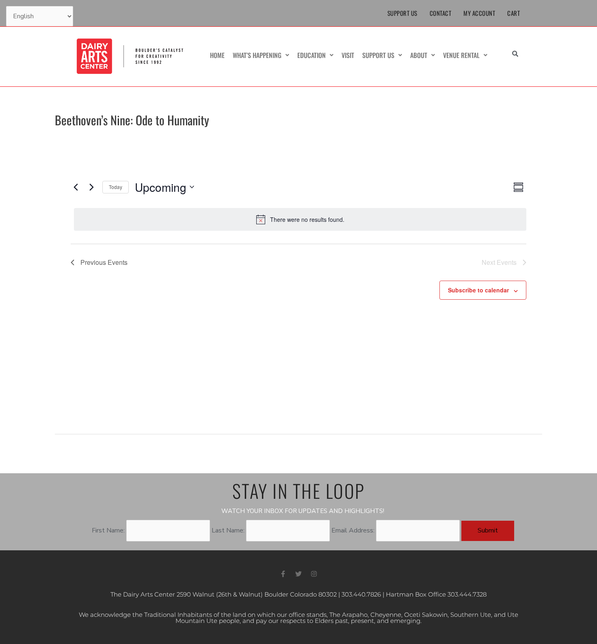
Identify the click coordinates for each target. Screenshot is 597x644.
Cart (513, 13)
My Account (479, 13)
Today (115, 186)
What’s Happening (257, 55)
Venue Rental (461, 55)
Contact (441, 13)
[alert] (300, 219)
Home (217, 55)
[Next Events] (91, 187)
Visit (348, 55)
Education (311, 55)
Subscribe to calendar (478, 290)
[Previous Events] (75, 187)
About (418, 55)
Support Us (402, 13)
